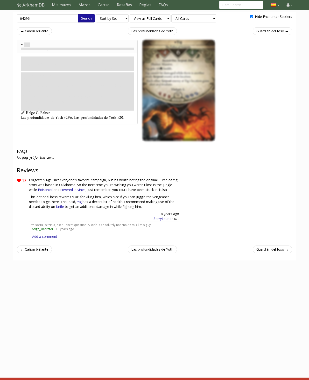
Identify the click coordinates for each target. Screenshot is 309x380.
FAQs (163, 4)
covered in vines (72, 189)
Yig (27, 44)
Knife (60, 206)
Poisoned (45, 189)
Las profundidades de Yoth (152, 31)
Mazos (84, 4)
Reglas (145, 4)
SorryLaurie (162, 218)
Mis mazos (61, 4)
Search (86, 18)
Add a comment (44, 236)
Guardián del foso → (272, 31)
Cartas (104, 4)
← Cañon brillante (34, 31)
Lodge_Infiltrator (41, 229)
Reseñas (124, 4)
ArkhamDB (33, 5)
